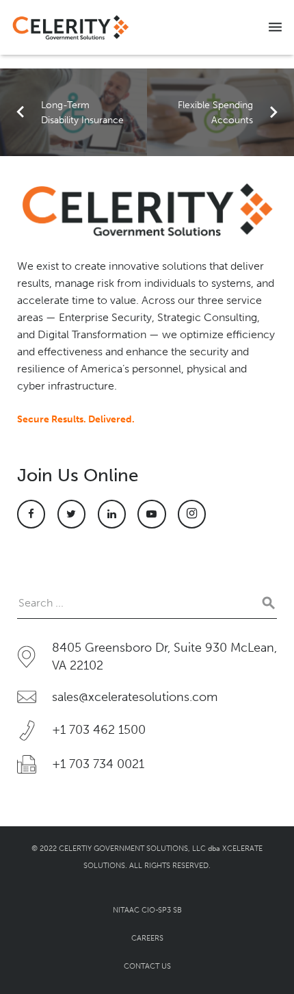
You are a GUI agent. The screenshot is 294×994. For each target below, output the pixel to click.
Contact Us (147, 966)
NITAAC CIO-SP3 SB (147, 910)
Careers (147, 938)
